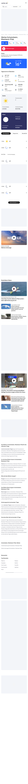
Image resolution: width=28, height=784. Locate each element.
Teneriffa (16, 565)
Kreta (2, 569)
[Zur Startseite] (4, 3)
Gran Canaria (3, 565)
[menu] (26, 3)
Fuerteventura (4, 567)
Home (2, 34)
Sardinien (16, 567)
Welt (6, 34)
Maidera (16, 560)
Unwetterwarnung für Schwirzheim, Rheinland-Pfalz (11, 545)
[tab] (6, 133)
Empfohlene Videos (6, 280)
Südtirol (16, 563)
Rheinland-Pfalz (22, 34)
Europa (9, 34)
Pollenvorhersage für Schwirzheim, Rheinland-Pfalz (11, 548)
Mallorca (3, 560)
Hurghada (3, 563)
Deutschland (15, 34)
